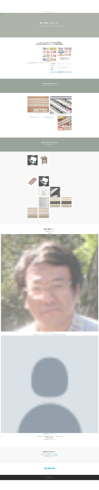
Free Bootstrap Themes (47, 478)
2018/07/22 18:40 (51, 332)
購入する (61, 71)
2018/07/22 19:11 (53, 433)
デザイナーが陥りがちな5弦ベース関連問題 (49, 455)
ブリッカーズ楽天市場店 (62, 67)
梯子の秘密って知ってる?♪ (49, 23)
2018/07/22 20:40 (52, 439)
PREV (45, 468)
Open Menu (1, 14)
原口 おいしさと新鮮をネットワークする (49, 453)
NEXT (53, 468)
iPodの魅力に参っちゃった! (49, 456)
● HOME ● (49, 468)
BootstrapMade (53, 478)
